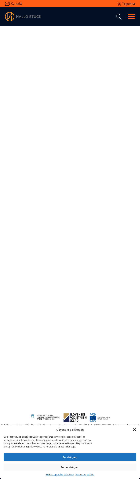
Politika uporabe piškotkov (60, 474)
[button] (134, 429)
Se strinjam (70, 457)
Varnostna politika (84, 474)
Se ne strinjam (70, 467)
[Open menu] (131, 16)
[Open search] (118, 17)
